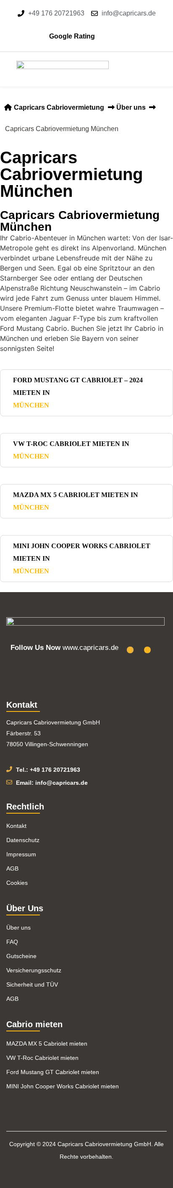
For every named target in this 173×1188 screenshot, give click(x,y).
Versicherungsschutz (33, 970)
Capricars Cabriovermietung (58, 107)
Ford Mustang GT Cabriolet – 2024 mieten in (78, 392)
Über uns (131, 107)
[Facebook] (130, 650)
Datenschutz (22, 840)
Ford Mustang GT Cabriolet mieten (52, 1072)
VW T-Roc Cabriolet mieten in (71, 450)
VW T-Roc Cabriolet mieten (42, 1057)
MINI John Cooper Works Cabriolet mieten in (81, 558)
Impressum (21, 854)
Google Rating (72, 36)
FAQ (12, 941)
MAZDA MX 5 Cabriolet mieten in (75, 501)
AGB (12, 868)
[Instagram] (147, 650)
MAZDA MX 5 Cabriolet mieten (46, 1043)
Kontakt (16, 825)
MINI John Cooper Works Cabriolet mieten (62, 1086)
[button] (147, 69)
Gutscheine (21, 956)
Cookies (17, 882)
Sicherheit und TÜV (32, 984)
